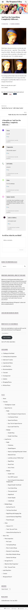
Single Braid (11, 494)
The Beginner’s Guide (10, 404)
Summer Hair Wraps (11, 557)
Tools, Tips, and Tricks (11, 529)
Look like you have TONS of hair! (16, 458)
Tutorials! (5, 372)
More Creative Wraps (11, 548)
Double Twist (11, 473)
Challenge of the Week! (8, 353)
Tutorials (5, 401)
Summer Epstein (11, 197)
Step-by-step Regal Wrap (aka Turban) (17, 451)
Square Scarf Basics (13, 420)
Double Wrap (11, 433)
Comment (21, 249)
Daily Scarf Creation (8, 359)
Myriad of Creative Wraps (12, 551)
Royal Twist (11, 464)
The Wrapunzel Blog (14, 1)
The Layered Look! (12, 491)
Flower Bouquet (10, 520)
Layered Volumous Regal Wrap (13, 516)
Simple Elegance (12, 448)
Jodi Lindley (10, 163)
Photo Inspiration (9, 538)
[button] (6, 66)
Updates (5, 379)
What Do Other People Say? (11, 564)
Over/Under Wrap (12, 488)
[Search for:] (14, 266)
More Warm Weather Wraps (13, 554)
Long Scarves (8, 439)
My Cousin (8, 541)
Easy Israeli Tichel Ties (13, 426)
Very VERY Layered (12, 477)
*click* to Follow (7, 337)
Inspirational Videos (8, 363)
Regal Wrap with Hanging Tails (13, 513)
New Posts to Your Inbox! (9, 323)
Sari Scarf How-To (10, 507)
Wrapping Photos (7, 382)
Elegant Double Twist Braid (14, 485)
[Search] (24, 2)
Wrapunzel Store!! (7, 576)
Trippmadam (10, 147)
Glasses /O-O (9, 526)
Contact (5, 573)
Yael (24, 50)
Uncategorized (6, 375)
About (4, 398)
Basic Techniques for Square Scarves (17, 414)
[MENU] (2, 2)
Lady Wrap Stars (7, 366)
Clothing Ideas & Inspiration (10, 356)
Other (6, 523)
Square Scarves (8, 408)
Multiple (8, 430)
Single (7, 411)
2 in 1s (17, 80)
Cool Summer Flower (13, 417)
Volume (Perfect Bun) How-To (13, 532)
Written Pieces (6, 385)
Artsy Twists (11, 467)
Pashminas (10, 445)
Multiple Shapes (8, 504)
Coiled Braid (11, 501)
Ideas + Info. (6, 535)
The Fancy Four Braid (11, 510)
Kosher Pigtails (11, 497)
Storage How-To (9, 560)
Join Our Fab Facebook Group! (10, 312)
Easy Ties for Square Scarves (15, 423)
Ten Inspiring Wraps (11, 544)
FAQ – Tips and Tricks (10, 567)
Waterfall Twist (12, 454)
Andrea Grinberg (15, 23)
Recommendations (7, 369)
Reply (9, 141)
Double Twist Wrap (12, 436)
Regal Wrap (11, 461)
